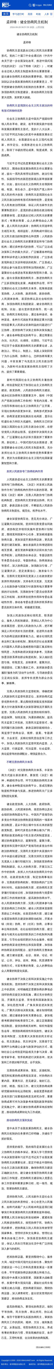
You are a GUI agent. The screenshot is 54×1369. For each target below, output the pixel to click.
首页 (6, 13)
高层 (30, 14)
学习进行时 (18, 14)
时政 (38, 14)
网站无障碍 (47, 5)
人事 (46, 14)
